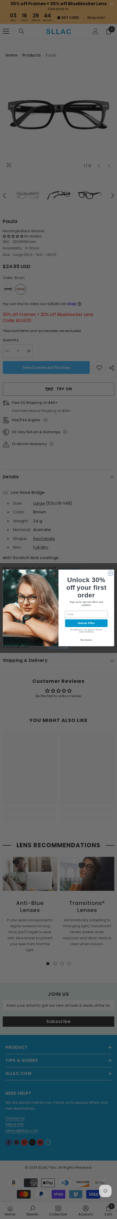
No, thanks (86, 639)
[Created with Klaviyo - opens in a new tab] (58, 648)
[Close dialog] (110, 572)
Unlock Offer (86, 623)
